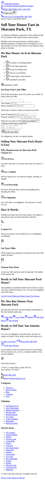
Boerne (8, 437)
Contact (30, 6)
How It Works (6, 6)
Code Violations (12, 419)
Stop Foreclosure (12, 408)
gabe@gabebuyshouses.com (14, 378)
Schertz (8, 461)
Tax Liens (9, 417)
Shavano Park (11, 465)
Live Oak (9, 457)
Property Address (7, 117)
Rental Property (12, 415)
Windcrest (9, 470)
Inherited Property (12, 410)
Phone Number (6, 106)
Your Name (5, 103)
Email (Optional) (7, 114)
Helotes (30, 317)
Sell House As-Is (12, 406)
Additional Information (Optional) (14, 123)
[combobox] (30, 120)
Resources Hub (11, 423)
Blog (7, 392)
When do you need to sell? (11, 121)
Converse (9, 446)
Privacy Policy (6, 478)
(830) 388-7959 (10, 375)
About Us (9, 388)
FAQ (25, 6)
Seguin (8, 463)
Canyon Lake (11, 439)
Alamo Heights (11, 435)
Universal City (11, 467)
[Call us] (2, 13)
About (21, 6)
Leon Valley (20, 317)
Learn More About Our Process (28, 296)
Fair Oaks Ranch (12, 448)
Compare (15, 6)
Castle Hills (8, 317)
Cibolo (8, 443)
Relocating (10, 421)
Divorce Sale (11, 412)
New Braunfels (11, 459)
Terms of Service (18, 478)
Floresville (10, 450)
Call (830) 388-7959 (29, 342)
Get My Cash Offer (23, 9)
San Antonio (13, 321)
